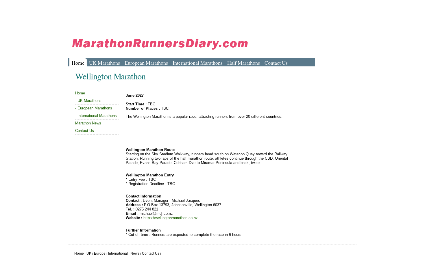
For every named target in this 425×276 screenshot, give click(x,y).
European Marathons (146, 62)
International (118, 253)
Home (78, 62)
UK (88, 253)
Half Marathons (243, 62)
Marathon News (88, 123)
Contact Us (276, 62)
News (134, 253)
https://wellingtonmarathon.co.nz (170, 218)
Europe (100, 253)
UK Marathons (104, 62)
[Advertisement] (173, 16)
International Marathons (198, 62)
